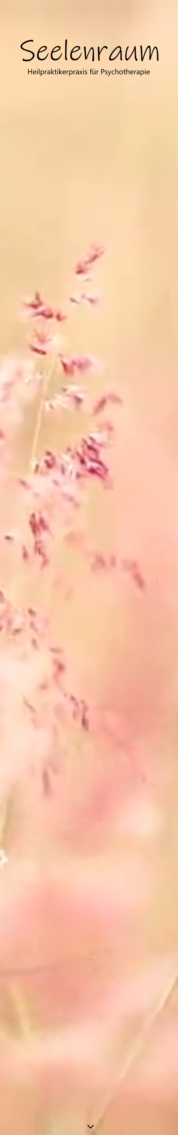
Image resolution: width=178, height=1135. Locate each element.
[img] (89, 59)
